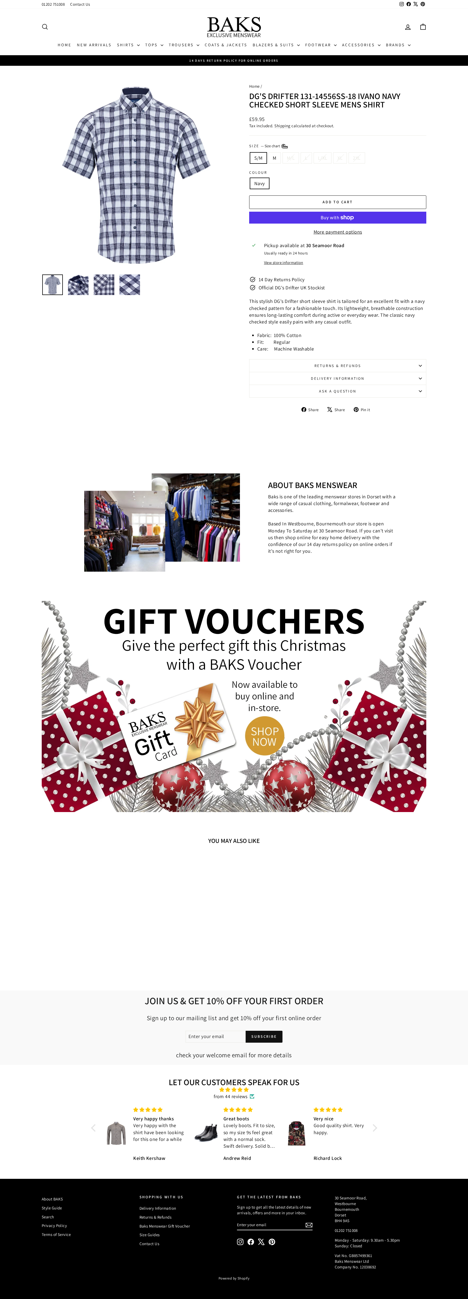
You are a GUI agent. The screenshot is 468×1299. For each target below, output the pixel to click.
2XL (356, 158)
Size (265, 145)
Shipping (282, 125)
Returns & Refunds (337, 365)
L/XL (322, 158)
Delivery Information (338, 378)
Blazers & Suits (274, 44)
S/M (258, 158)
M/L (291, 158)
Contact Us (80, 4)
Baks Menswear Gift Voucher (164, 1226)
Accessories (359, 44)
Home (65, 44)
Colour (258, 172)
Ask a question (337, 391)
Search (48, 1216)
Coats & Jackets (226, 44)
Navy (259, 183)
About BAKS (52, 1199)
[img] (234, 1089)
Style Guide (52, 1207)
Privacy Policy (54, 1225)
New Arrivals (94, 44)
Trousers (182, 44)
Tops (152, 44)
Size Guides (149, 1234)
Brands (396, 44)
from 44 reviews (231, 1096)
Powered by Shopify (234, 1278)
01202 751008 (53, 4)
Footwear (319, 44)
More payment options (338, 232)
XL (340, 158)
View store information (283, 262)
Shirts (126, 44)
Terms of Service (56, 1234)
